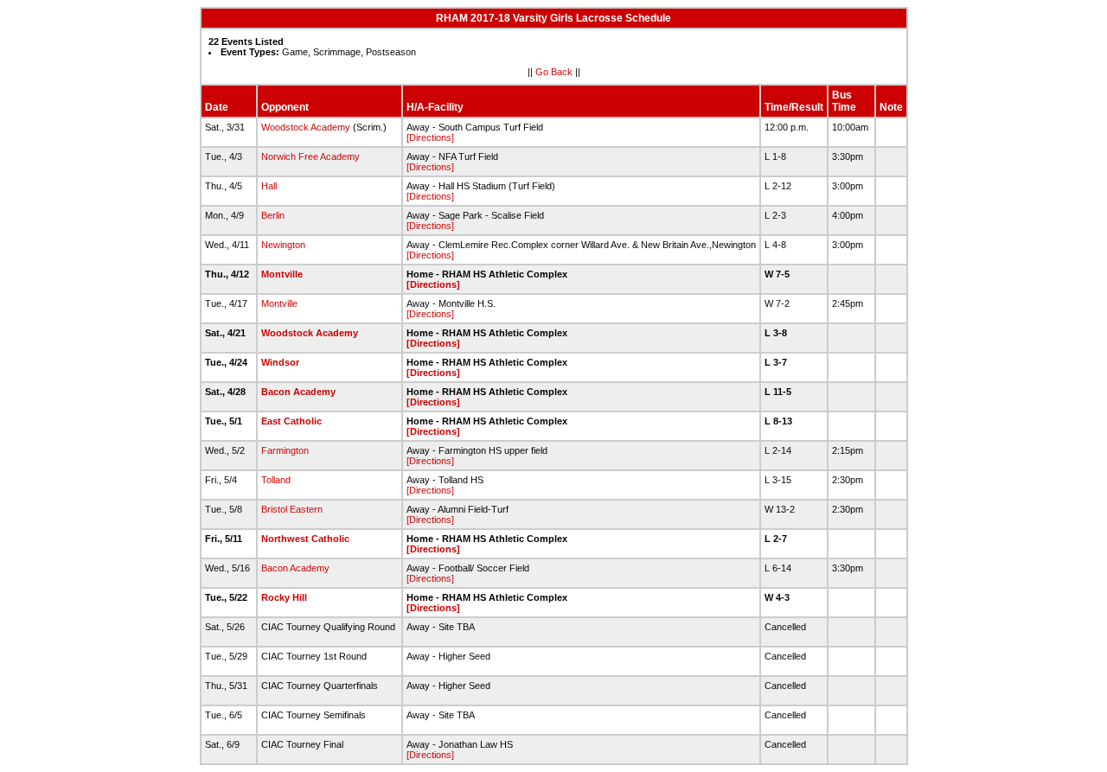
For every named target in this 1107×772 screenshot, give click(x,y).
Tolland (276, 480)
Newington (283, 244)
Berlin (273, 215)
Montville (282, 274)
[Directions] (430, 137)
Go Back (554, 72)
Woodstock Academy (305, 127)
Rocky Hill (284, 597)
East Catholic (291, 421)
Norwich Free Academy (310, 156)
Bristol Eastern (292, 509)
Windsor (280, 362)
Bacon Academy (298, 391)
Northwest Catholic (305, 538)
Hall (269, 186)
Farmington (285, 450)
